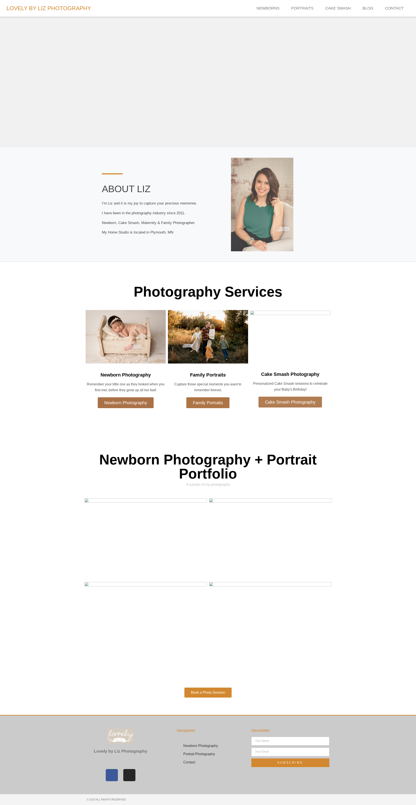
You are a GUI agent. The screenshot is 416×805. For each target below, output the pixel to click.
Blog (367, 8)
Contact (394, 8)
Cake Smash (338, 8)
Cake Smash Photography (290, 374)
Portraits (302, 8)
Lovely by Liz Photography (48, 8)
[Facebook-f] (112, 775)
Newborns (268, 8)
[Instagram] (129, 775)
